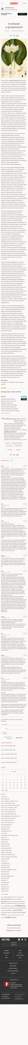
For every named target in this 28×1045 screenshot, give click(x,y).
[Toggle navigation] (2, 3)
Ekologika (3, 829)
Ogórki (3, 861)
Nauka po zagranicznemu (8, 857)
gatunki (7, 443)
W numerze (6, 950)
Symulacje (4, 887)
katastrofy (3, 906)
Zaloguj (25, 3)
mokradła (16, 908)
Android (14, 982)
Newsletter (14, 942)
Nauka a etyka (5, 850)
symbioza (3, 917)
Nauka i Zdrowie (20, 955)
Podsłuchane (4, 867)
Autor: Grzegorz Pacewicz (8, 801)
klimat (7, 906)
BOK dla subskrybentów (13, 970)
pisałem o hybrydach (14, 80)
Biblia (6, 897)
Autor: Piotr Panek (6, 820)
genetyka (17, 901)
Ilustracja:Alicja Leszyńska (8, 835)
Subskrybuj (22, 14)
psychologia (21, 912)
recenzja (9, 915)
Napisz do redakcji (13, 968)
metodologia (4, 908)
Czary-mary (4, 827)
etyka (2, 899)
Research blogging (6, 876)
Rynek (20, 950)
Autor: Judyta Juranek (7, 809)
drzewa (22, 897)
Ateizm (3, 797)
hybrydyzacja (9, 445)
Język (2, 837)
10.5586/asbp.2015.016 (10, 431)
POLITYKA (4, 872)
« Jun (2, 790)
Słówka (3, 880)
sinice (20, 915)
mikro (12, 908)
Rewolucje (4, 878)
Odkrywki (3, 859)
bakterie (3, 897)
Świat (6, 957)
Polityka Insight (5, 996)
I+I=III (2, 833)
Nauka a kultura (5, 852)
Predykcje (3, 874)
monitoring (22, 908)
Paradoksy (4, 865)
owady (9, 910)
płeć (6, 915)
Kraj (7, 955)
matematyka (12, 906)
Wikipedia (3, 889)
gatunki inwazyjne (11, 901)
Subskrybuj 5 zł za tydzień (13, 930)
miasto (8, 908)
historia (20, 903)
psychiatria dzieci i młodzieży (9, 912)
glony (13, 903)
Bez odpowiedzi (5, 824)
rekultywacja (14, 914)
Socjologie (4, 882)
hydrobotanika (18, 445)
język (23, 903)
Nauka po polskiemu (6, 854)
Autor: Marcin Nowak (6, 818)
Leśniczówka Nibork (6, 998)
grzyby (16, 903)
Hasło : (6, 728)
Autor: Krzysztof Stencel (7, 814)
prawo (12, 910)
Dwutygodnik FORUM (6, 994)
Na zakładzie (4, 848)
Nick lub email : (5, 724)
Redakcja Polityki (13, 963)
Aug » (6, 790)
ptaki (3, 915)
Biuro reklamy (13, 965)
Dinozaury (18, 897)
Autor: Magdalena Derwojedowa (9, 816)
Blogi (20, 957)
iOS (10, 982)
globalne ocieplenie (6, 903)
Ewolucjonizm (4, 831)
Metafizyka (4, 846)
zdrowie (13, 917)
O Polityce (13, 973)
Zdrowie (3, 891)
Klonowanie (4, 839)
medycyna (20, 905)
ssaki (23, 915)
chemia (14, 897)
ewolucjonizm (15, 899)
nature (5, 910)
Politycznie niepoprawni (7, 869)
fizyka (19, 899)
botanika (10, 897)
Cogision (19, 994)
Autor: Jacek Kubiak (6, 803)
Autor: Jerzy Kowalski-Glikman (9, 805)
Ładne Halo (23, 994)
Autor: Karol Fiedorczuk (7, 812)
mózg (2, 910)
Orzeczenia (4, 863)
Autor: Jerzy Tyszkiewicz (7, 807)
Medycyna (4, 844)
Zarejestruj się (19, 737)
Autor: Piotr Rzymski (6, 822)
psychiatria (17, 910)
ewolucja (8, 899)
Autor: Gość (4, 799)
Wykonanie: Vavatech (18, 996)
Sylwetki (3, 884)
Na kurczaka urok (10, 745)
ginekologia (22, 901)
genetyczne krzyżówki (17, 443)
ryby (18, 915)
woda (7, 917)
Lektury (3, 842)
